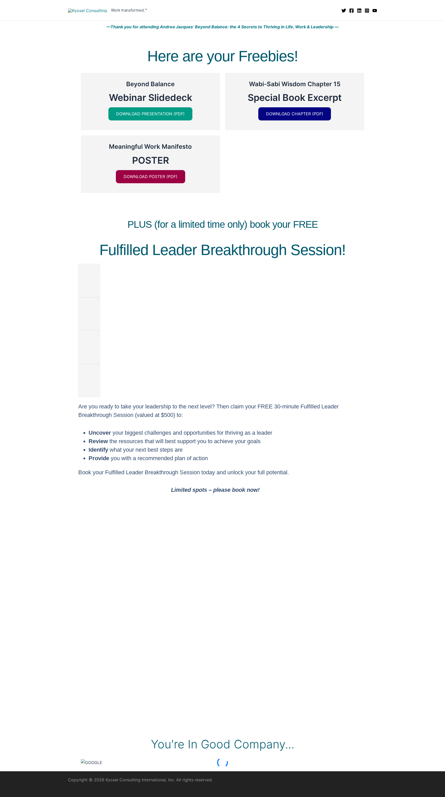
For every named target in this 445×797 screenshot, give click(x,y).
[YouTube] (374, 10)
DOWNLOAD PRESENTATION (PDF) (150, 113)
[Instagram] (367, 10)
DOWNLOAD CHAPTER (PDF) (294, 113)
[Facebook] (351, 10)
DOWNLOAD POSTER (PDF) (150, 176)
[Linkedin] (359, 10)
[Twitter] (343, 10)
